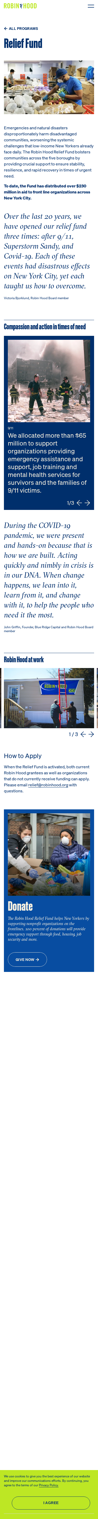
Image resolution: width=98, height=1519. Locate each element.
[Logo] (21, 6)
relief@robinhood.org (48, 784)
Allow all (51, 1503)
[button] (79, 503)
